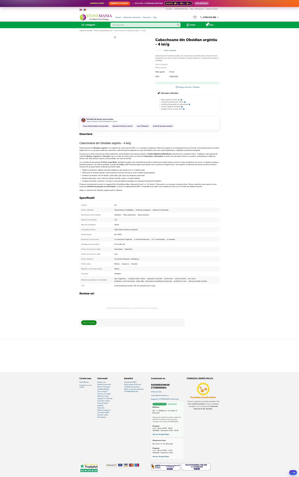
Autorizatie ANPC (130, 382)
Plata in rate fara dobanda (133, 389)
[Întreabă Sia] (293, 472)
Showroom (147, 17)
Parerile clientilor (212, 9)
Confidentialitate (103, 389)
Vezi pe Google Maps (161, 434)
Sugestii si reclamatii (104, 398)
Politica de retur (103, 396)
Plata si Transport (103, 387)
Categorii (90, 25)
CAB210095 (173, 76)
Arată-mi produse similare (163, 126)
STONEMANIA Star (181, 9)
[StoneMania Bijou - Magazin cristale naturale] (95, 17)
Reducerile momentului (131, 17)
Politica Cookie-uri (104, 410)
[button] (196, 87)
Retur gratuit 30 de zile (132, 384)
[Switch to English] (80, 9)
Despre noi (101, 382)
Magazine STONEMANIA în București (165, 399)
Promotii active (102, 403)
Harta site (100, 408)
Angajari (100, 405)
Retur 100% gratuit (197, 9)
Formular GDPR (103, 412)
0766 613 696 (209, 17)
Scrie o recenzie (170, 50)
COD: (157, 76)
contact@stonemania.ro (160, 395)
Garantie (169, 9)
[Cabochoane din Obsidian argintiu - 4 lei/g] (115, 37)
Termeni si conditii (103, 394)
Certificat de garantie (132, 387)
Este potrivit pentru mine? (123, 126)
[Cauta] (178, 25)
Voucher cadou (102, 415)
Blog (155, 17)
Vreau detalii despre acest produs (95, 126)
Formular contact (103, 401)
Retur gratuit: (160, 72)
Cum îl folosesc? (143, 126)
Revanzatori (101, 417)
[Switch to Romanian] (85, 9)
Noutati (118, 17)
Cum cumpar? (102, 391)
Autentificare (84, 382)
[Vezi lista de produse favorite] (195, 18)
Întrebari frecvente (104, 384)
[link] (149, 3)
